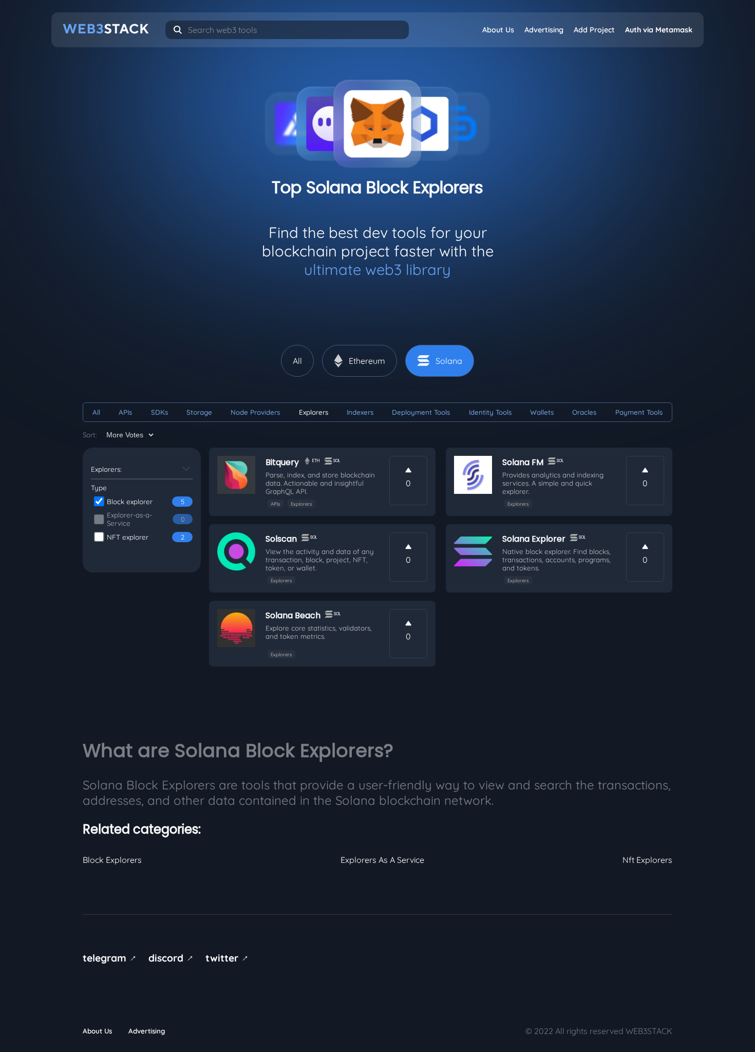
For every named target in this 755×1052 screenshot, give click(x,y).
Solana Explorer (533, 539)
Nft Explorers (647, 860)
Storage (199, 412)
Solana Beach (293, 615)
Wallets (542, 412)
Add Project (594, 29)
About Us (498, 29)
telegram (111, 958)
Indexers (360, 412)
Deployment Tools (421, 412)
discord (172, 958)
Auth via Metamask (658, 29)
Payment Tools (639, 412)
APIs (125, 412)
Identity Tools (490, 412)
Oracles (584, 412)
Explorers (313, 412)
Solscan (281, 539)
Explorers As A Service (382, 860)
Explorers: (106, 469)
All (96, 412)
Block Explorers (112, 860)
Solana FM (522, 462)
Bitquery (282, 462)
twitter (228, 958)
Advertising (543, 29)
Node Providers (255, 412)
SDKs (159, 412)
